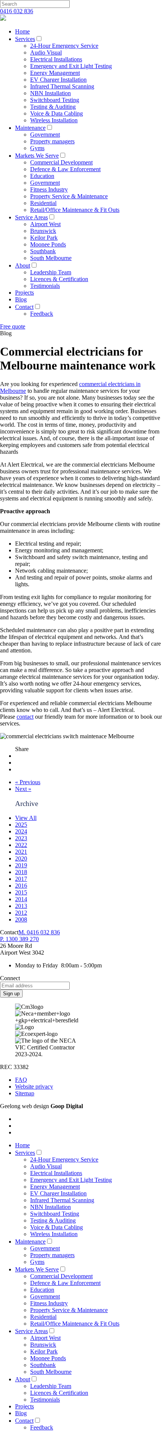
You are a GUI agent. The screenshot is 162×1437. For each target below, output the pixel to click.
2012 (21, 912)
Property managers (52, 141)
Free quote (12, 326)
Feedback (41, 313)
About (22, 265)
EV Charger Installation (58, 79)
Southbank (43, 251)
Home (22, 31)
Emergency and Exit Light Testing (71, 66)
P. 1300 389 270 (19, 939)
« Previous (27, 782)
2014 (21, 899)
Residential (43, 203)
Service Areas (31, 217)
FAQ (21, 1080)
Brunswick (43, 231)
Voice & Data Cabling (56, 113)
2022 (21, 845)
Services (25, 39)
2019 (21, 865)
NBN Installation (50, 93)
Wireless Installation (54, 120)
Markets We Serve (37, 155)
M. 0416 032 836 (39, 932)
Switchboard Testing (54, 100)
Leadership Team (50, 272)
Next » (23, 789)
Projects (24, 292)
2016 (21, 885)
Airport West (45, 224)
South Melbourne (51, 258)
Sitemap (24, 1093)
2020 (21, 858)
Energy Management (55, 73)
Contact (24, 307)
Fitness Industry (49, 189)
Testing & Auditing (53, 106)
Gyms (37, 148)
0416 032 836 (16, 11)
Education (42, 176)
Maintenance (30, 128)
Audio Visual (46, 52)
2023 (21, 838)
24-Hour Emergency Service (64, 46)
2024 (21, 831)
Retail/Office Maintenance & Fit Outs (74, 210)
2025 (21, 824)
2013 (21, 906)
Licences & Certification (59, 279)
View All (26, 818)
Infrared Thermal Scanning (62, 86)
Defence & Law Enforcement (65, 169)
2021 (21, 852)
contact (25, 716)
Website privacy (34, 1086)
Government (45, 134)
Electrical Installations (56, 59)
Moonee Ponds (48, 244)
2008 (21, 919)
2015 (21, 892)
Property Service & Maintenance (69, 196)
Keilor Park (44, 237)
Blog (21, 299)
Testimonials (45, 286)
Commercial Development (61, 162)
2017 (21, 879)
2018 (21, 872)
